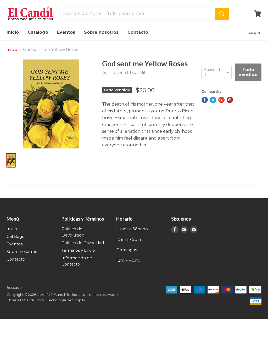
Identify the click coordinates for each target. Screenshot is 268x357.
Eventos (66, 32)
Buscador (15, 287)
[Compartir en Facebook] (205, 100)
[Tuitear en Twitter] (213, 100)
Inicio (13, 32)
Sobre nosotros (101, 32)
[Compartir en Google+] (221, 100)
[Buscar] (222, 14)
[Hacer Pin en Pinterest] (230, 100)
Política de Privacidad (83, 242)
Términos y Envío (78, 250)
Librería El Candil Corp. (26, 300)
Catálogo (38, 32)
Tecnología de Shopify (66, 300)
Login (254, 32)
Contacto (137, 32)
